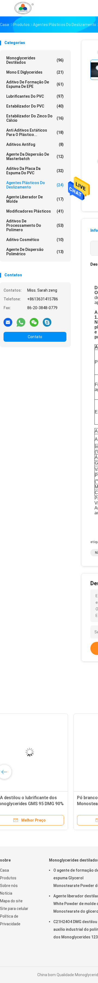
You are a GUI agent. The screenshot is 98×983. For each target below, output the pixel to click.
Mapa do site (11, 901)
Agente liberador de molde (35, 199)
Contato (35, 337)
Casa (4, 870)
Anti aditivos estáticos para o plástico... (35, 132)
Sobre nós (9, 885)
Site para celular (14, 908)
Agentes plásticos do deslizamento (35, 185)
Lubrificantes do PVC (35, 96)
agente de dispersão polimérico (35, 251)
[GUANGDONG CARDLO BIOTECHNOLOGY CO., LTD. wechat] (34, 322)
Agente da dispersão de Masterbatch (35, 156)
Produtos (8, 878)
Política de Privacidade (10, 920)
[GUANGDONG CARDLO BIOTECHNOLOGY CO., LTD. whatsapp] (21, 322)
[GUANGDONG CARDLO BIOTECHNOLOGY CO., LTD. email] (8, 322)
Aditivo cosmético (35, 239)
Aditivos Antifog (35, 144)
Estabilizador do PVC (35, 106)
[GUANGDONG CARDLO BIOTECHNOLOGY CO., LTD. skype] (47, 322)
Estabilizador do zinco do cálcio (35, 118)
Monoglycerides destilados (35, 60)
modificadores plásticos (35, 211)
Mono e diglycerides (35, 72)
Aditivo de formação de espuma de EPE (35, 84)
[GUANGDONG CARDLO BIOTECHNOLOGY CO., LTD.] (24, 8)
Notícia (6, 893)
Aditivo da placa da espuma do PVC (35, 170)
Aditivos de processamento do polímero (35, 225)
